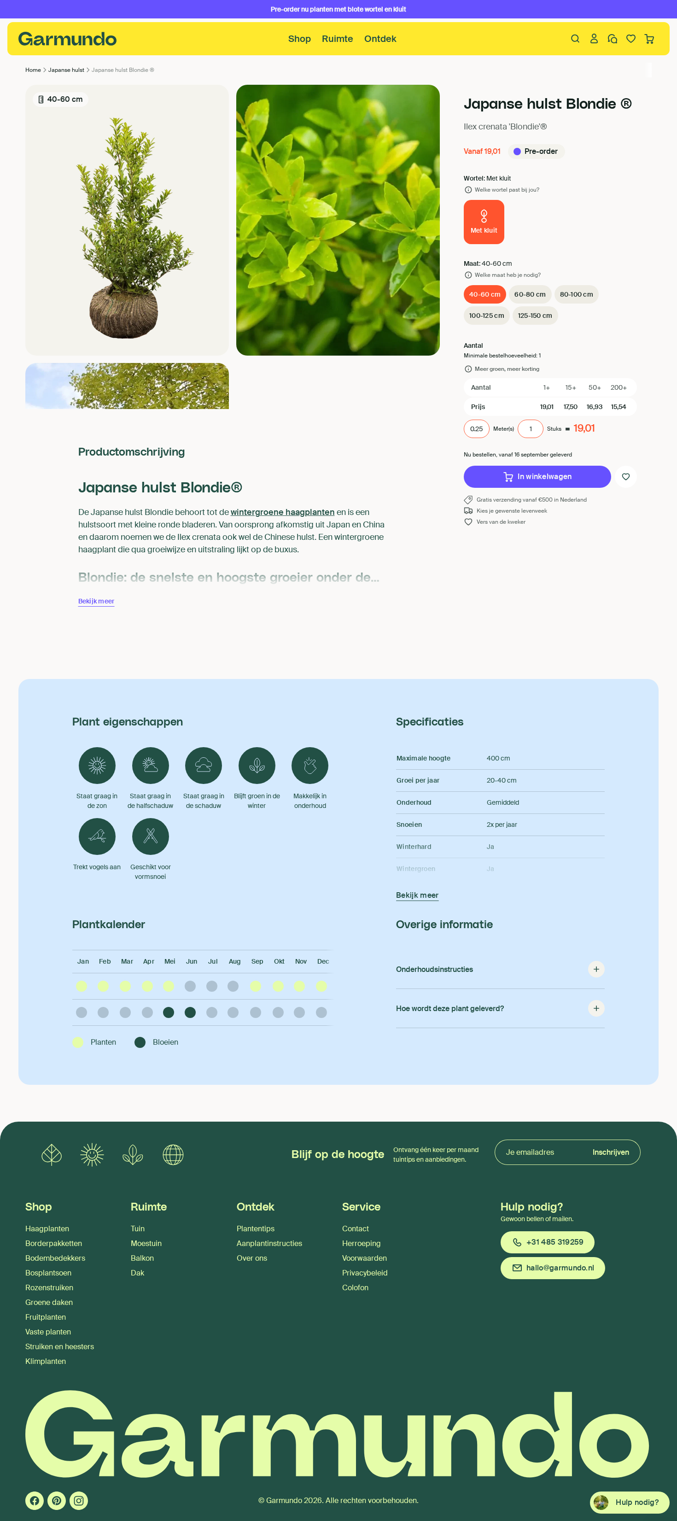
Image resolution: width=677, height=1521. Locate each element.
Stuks (554, 429)
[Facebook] (34, 1501)
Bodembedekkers (55, 1258)
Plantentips (255, 1229)
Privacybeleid (365, 1273)
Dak (137, 1273)
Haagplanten (47, 1229)
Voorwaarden (364, 1258)
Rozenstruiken (49, 1288)
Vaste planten (48, 1332)
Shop (299, 39)
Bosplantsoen (48, 1273)
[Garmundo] (67, 38)
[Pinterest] (56, 1501)
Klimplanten (45, 1361)
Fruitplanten (45, 1317)
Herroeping (361, 1243)
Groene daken (49, 1302)
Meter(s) (503, 429)
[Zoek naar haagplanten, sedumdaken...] (575, 38)
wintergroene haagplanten (283, 512)
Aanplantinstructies (269, 1243)
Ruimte (337, 39)
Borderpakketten (53, 1243)
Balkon (142, 1258)
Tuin (138, 1229)
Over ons (252, 1258)
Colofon (355, 1288)
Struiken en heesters (59, 1346)
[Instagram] (79, 1501)
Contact (355, 1229)
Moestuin (146, 1243)
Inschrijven (611, 1152)
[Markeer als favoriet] (626, 477)
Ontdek (380, 39)
